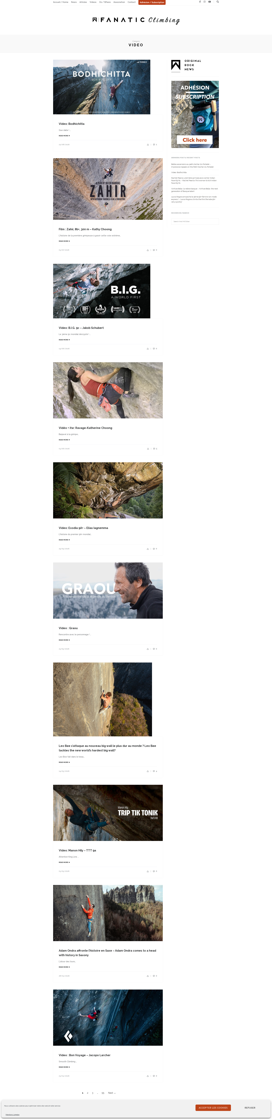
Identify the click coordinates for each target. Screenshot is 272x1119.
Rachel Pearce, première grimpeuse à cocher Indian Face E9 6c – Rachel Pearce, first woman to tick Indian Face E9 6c (194, 180)
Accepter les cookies (213, 1108)
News (74, 2)
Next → (112, 1093)
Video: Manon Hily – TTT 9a (77, 850)
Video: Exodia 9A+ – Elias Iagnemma (83, 528)
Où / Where (105, 2)
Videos (93, 2)
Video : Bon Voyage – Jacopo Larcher (84, 1055)
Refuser (250, 1108)
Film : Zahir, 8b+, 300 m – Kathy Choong (85, 229)
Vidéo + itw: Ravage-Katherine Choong (85, 428)
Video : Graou (68, 628)
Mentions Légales (12, 1114)
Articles (83, 2)
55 (103, 1093)
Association (119, 2)
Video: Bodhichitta (71, 124)
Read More (64, 136)
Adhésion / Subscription (152, 2)
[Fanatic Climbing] (136, 20)
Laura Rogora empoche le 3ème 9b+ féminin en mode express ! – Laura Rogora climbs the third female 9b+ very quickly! (194, 199)
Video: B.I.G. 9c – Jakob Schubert (81, 328)
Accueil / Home (60, 2)
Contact (132, 2)
